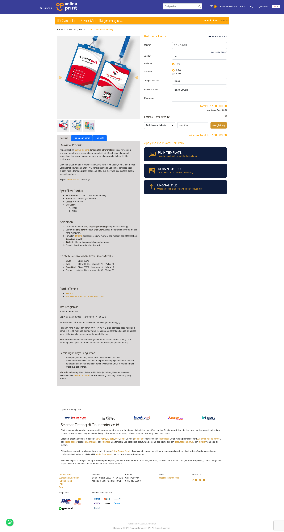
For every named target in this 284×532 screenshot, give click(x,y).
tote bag (184, 442)
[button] (168, 117)
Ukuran (147, 45)
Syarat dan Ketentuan (69, 477)
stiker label (164, 438)
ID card (110, 438)
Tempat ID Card (151, 80)
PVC (178, 63)
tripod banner (71, 442)
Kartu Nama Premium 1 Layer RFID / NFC (85, 296)
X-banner (201, 438)
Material (148, 63)
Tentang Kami (65, 474)
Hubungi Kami (65, 481)
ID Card (78, 236)
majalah (93, 442)
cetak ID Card (73, 179)
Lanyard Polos (151, 89)
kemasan (138, 438)
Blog (61, 487)
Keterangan (149, 98)
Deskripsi (64, 138)
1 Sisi (178, 70)
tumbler (202, 442)
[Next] (137, 77)
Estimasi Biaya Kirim (155, 117)
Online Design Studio (121, 451)
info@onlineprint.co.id (169, 477)
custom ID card (82, 150)
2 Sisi (178, 73)
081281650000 (82, 375)
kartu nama (101, 438)
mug (191, 442)
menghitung (218, 125)
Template (100, 138)
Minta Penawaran (104, 454)
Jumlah (147, 56)
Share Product (219, 36)
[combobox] (276, 6)
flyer (117, 438)
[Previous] (60, 77)
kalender (106, 442)
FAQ (61, 484)
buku (85, 442)
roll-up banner (213, 438)
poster (123, 438)
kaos (177, 442)
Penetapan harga (82, 138)
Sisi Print (148, 71)
